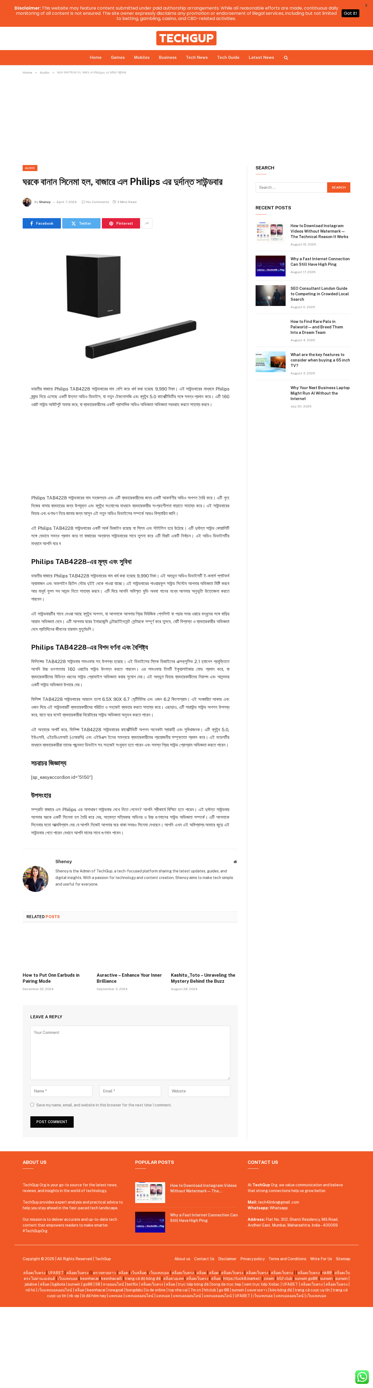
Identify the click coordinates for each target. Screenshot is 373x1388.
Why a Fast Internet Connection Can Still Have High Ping (320, 262)
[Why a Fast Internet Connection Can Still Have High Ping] (271, 266)
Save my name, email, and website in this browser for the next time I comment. (104, 1105)
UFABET (56, 1273)
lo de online (155, 1290)
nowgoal (115, 1290)
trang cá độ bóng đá (143, 1278)
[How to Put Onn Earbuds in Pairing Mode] (56, 949)
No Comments (97, 202)
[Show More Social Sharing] (146, 223)
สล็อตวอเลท (173, 1278)
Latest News (261, 57)
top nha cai (178, 1290)
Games (118, 57)
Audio (30, 168)
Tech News (197, 57)
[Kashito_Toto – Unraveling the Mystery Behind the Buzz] (204, 949)
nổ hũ (30, 1290)
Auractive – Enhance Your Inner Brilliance (129, 978)
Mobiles (142, 57)
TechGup (103, 1259)
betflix (132, 1284)
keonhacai (89, 1278)
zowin (269, 1278)
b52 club (284, 1278)
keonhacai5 (111, 1278)
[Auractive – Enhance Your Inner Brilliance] (130, 949)
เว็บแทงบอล (159, 1273)
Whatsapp (279, 1208)
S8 (97, 1284)
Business (168, 57)
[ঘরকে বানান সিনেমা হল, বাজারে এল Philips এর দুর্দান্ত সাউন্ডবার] (130, 305)
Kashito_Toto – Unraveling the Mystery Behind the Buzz (203, 978)
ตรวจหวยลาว (104, 1273)
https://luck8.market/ (242, 1278)
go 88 (224, 1290)
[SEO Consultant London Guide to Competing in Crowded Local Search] (271, 295)
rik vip (74, 1296)
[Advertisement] (186, 124)
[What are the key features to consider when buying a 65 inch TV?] (271, 361)
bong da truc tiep (226, 1284)
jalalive (31, 1284)
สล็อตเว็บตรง (34, 1273)
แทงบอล (116, 1296)
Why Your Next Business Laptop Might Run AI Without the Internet (320, 393)
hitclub (210, 1290)
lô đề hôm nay (94, 1296)
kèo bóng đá (281, 1290)
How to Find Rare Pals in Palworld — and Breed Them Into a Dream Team (317, 327)
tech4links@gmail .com (278, 1202)
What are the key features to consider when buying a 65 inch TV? (320, 360)
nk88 (327, 1273)
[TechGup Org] (186, 38)
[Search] (285, 57)
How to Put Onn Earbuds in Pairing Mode (51, 978)
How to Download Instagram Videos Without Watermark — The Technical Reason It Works (319, 231)
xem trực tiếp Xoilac (262, 1284)
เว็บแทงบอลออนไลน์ (55, 1290)
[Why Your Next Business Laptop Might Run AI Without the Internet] (271, 394)
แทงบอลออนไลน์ (139, 1296)
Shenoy (45, 202)
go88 (313, 1278)
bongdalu (134, 1290)
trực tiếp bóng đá (193, 1284)
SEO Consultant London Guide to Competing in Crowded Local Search (320, 294)
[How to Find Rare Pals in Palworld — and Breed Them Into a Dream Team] (271, 328)
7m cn (195, 1290)
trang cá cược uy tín (312, 1290)
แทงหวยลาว (257, 1290)
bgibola (58, 1284)
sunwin (301, 1278)
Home (96, 57)
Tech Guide (228, 57)
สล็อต (123, 1273)
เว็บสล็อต (138, 1273)
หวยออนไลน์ (113, 1284)
